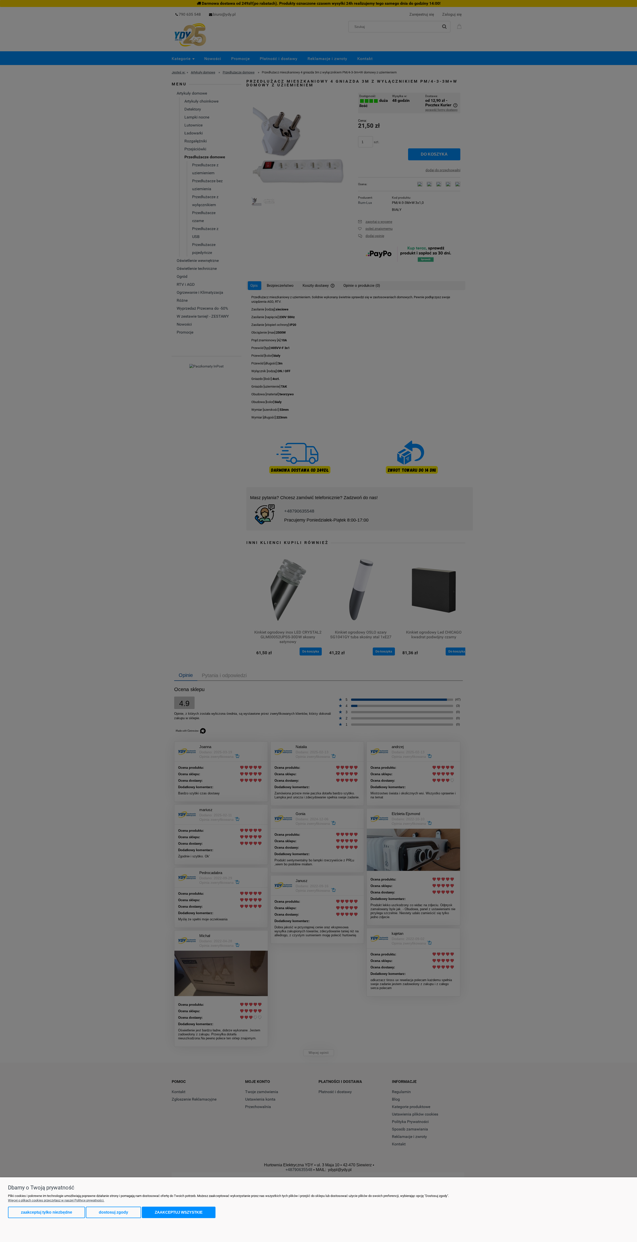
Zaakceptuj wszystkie (179, 1212)
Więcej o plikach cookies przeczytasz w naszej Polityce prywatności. (56, 1200)
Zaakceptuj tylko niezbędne (46, 1212)
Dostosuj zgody (113, 1212)
